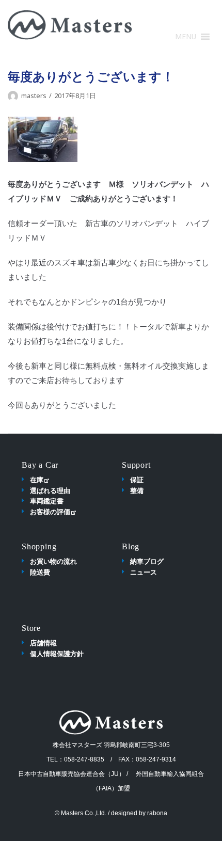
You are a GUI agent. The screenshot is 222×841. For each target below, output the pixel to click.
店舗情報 (43, 643)
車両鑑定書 (47, 501)
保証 (137, 479)
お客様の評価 (50, 511)
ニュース (143, 572)
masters (33, 95)
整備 (137, 490)
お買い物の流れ (53, 561)
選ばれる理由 (50, 490)
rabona (157, 813)
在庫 (36, 479)
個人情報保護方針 (57, 653)
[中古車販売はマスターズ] (70, 25)
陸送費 (40, 572)
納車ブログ (147, 561)
